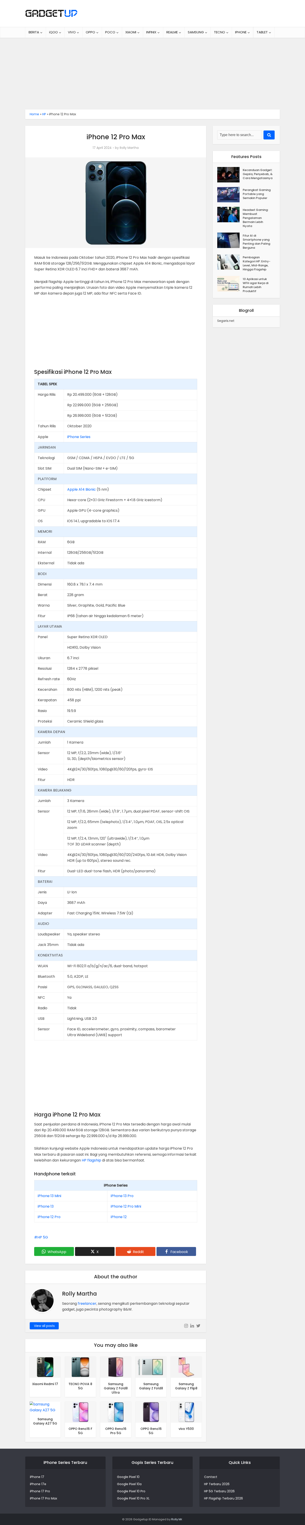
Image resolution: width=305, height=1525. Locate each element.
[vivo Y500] (186, 1411)
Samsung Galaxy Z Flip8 (186, 1386)
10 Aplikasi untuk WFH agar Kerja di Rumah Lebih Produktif (255, 285)
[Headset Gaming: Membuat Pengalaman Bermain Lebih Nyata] (230, 214)
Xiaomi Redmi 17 (45, 1384)
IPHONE (241, 32)
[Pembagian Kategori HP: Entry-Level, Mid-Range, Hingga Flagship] (230, 262)
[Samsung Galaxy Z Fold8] (151, 1366)
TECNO (219, 32)
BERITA (34, 32)
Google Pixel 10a (129, 1484)
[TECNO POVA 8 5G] (80, 1366)
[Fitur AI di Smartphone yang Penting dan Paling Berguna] (230, 240)
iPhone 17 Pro (40, 1491)
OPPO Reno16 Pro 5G (115, 1431)
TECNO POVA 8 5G (80, 1386)
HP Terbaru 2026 (217, 1484)
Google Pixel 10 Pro (131, 1491)
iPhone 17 (37, 1477)
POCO (110, 32)
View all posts (44, 1326)
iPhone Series (78, 436)
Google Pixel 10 (128, 1477)
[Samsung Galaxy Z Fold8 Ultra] (115, 1366)
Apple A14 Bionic (81, 489)
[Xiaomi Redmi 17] (45, 1366)
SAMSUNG (196, 32)
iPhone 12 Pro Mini (126, 1206)
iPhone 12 (119, 1216)
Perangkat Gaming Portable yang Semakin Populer (257, 194)
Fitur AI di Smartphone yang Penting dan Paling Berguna (256, 241)
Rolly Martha (129, 148)
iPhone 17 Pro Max (43, 1498)
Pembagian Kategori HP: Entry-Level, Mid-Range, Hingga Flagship (256, 263)
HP (44, 114)
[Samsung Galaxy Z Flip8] (186, 1366)
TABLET (262, 32)
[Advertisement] (152, 71)
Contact (210, 1477)
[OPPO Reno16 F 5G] (80, 1411)
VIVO (72, 32)
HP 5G (42, 1237)
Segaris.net (225, 321)
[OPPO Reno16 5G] (151, 1411)
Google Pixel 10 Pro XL (133, 1498)
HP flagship (91, 1160)
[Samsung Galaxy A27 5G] (45, 1407)
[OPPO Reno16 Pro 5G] (115, 1411)
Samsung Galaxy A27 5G (45, 1421)
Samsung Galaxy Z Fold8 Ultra (116, 1388)
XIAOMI (130, 32)
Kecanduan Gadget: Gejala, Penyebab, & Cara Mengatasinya (258, 174)
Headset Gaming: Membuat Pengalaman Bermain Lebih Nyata (255, 218)
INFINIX (151, 32)
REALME (172, 32)
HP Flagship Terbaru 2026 (223, 1498)
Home (34, 114)
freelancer (87, 1303)
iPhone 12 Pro (49, 1216)
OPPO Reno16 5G (151, 1431)
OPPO (90, 32)
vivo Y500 (186, 1429)
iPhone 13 (46, 1206)
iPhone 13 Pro (122, 1195)
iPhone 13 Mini (49, 1195)
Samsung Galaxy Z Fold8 (151, 1386)
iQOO (53, 32)
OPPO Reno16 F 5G (80, 1431)
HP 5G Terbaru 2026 (219, 1491)
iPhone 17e (38, 1484)
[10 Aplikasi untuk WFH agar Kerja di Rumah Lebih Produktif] (230, 283)
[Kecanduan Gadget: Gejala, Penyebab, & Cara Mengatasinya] (230, 174)
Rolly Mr (176, 1519)
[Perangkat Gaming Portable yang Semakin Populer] (230, 194)
